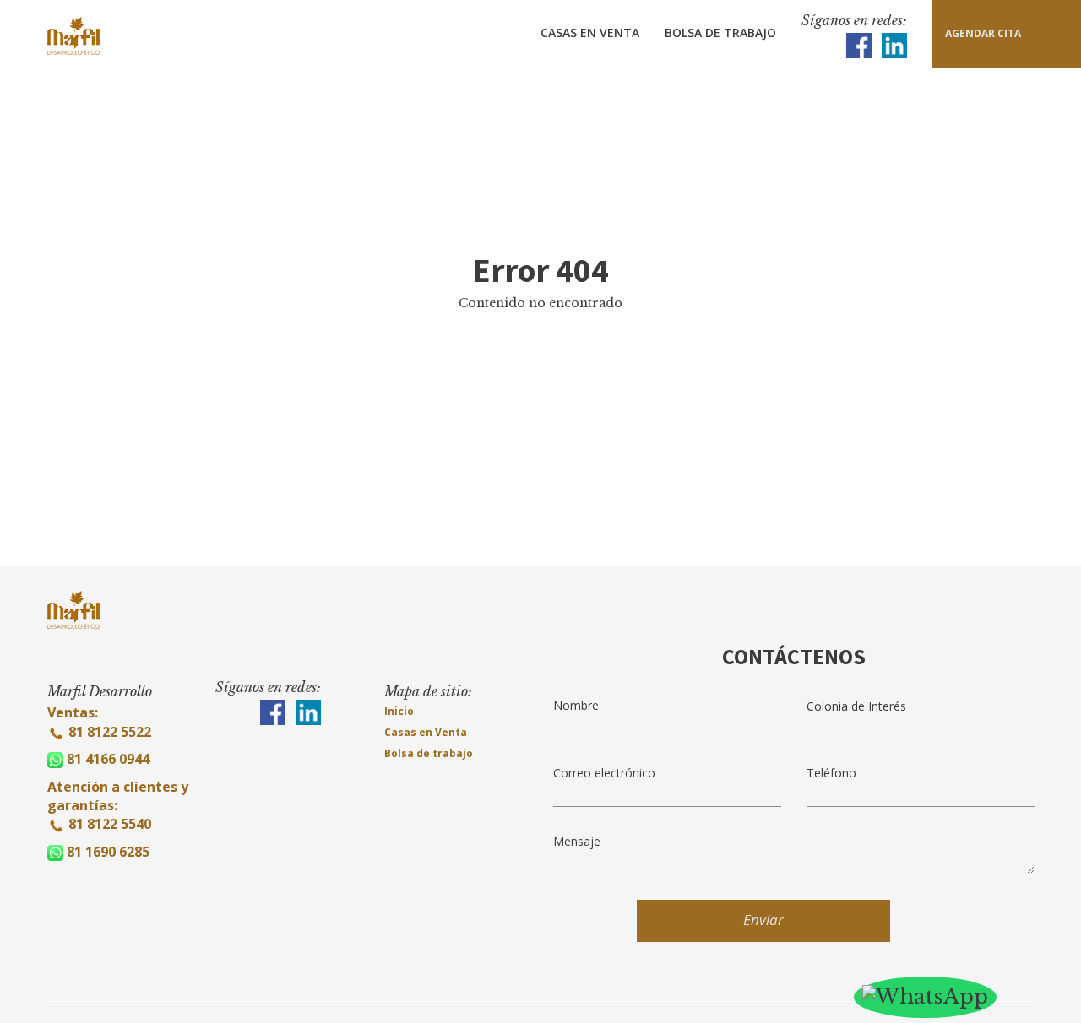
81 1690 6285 (108, 851)
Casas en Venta (589, 32)
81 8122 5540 (109, 824)
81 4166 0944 (108, 759)
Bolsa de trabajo (428, 753)
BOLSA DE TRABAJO (720, 32)
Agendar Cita (983, 33)
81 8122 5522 (108, 732)
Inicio (399, 711)
